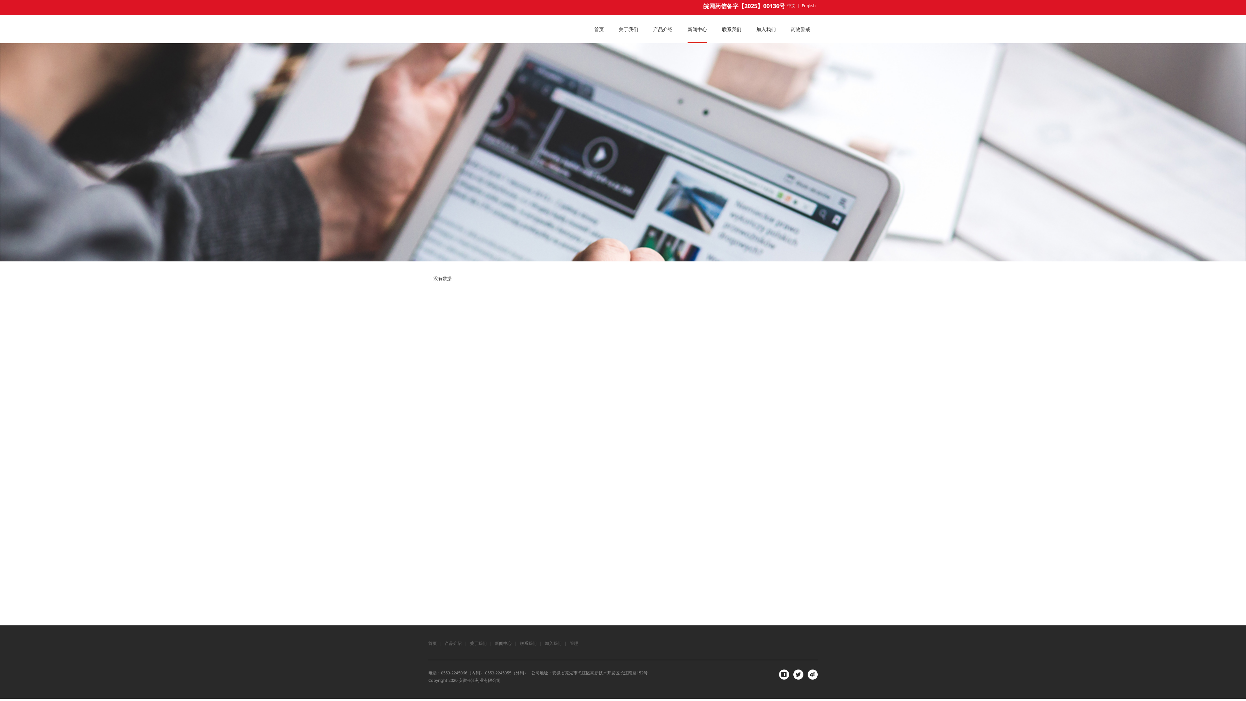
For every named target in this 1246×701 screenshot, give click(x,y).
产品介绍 (663, 29)
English (809, 5)
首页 (599, 29)
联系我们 (731, 29)
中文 (791, 5)
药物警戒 (800, 29)
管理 (574, 643)
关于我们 (628, 29)
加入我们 (766, 29)
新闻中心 (697, 29)
